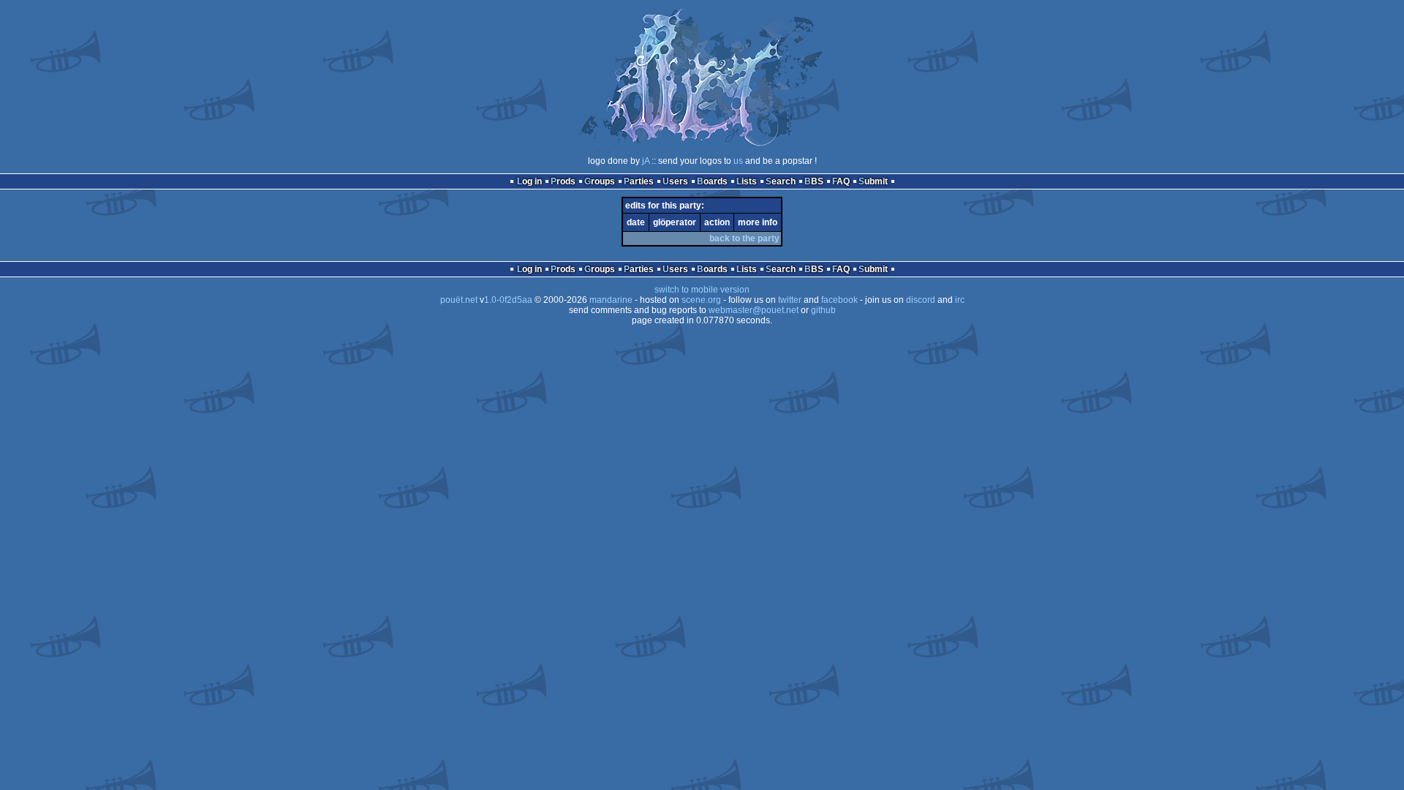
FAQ (841, 181)
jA (645, 161)
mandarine (611, 300)
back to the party (744, 238)
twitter (789, 300)
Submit (873, 181)
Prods (563, 181)
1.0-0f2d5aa (508, 300)
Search (781, 181)
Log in (529, 181)
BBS (813, 181)
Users (675, 181)
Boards (712, 181)
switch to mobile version (702, 290)
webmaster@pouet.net (754, 310)
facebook (839, 300)
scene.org (701, 300)
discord (920, 300)
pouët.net (459, 300)
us (738, 161)
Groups (599, 181)
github (823, 310)
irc (960, 300)
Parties (639, 181)
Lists (746, 181)
